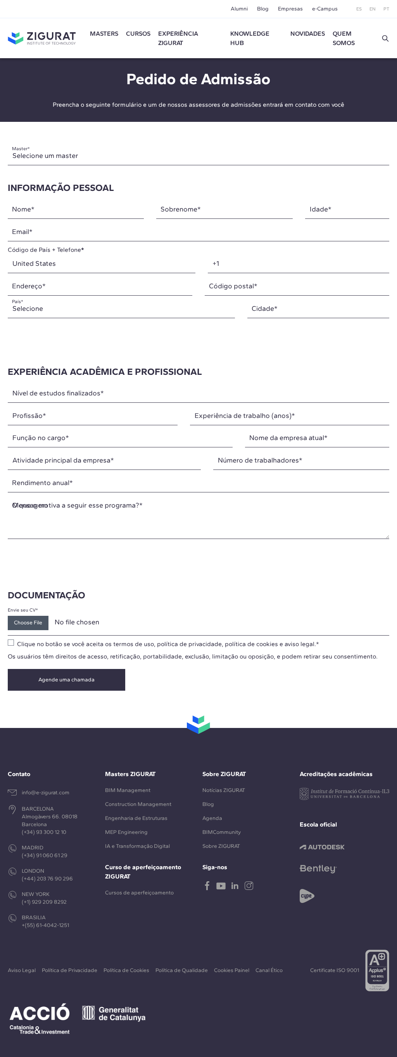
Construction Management (138, 804)
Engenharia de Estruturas (136, 818)
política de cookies (251, 644)
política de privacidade (189, 644)
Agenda (212, 818)
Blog (263, 8)
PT (386, 9)
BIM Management (127, 790)
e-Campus (325, 8)
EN (372, 9)
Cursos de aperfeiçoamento (139, 892)
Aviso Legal (22, 970)
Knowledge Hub (249, 38)
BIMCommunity (221, 832)
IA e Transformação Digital (137, 846)
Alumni (239, 8)
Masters (104, 33)
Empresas (290, 8)
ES (359, 9)
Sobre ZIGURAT (221, 846)
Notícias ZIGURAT (223, 790)
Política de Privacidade (69, 970)
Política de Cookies (126, 970)
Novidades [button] (307, 33)
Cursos (138, 33)
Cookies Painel (231, 970)
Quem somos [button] (344, 38)
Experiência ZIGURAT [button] (178, 38)
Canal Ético (269, 970)
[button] (385, 38)
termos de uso (133, 644)
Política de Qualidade (181, 970)
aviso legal (299, 644)
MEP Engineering (126, 832)
